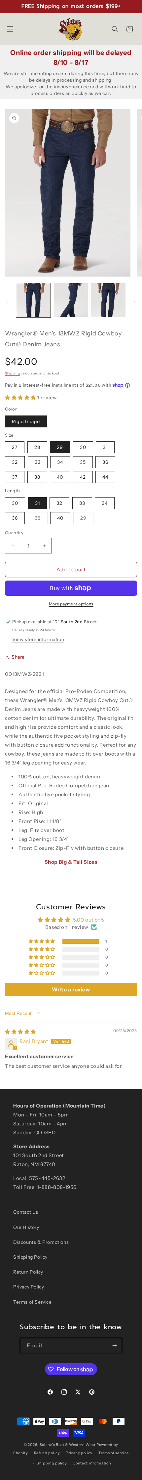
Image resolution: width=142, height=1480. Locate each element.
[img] (20, 1031)
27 (15, 447)
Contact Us (25, 1212)
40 (60, 477)
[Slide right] (134, 302)
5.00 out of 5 (88, 920)
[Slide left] (7, 302)
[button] (10, 29)
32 (15, 462)
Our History (26, 1227)
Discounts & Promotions (41, 1242)
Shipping (12, 373)
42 (83, 477)
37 (15, 477)
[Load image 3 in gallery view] (108, 300)
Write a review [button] (71, 989)
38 (37, 477)
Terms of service (113, 1453)
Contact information (92, 1463)
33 (38, 462)
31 (105, 447)
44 (105, 477)
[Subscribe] (114, 1345)
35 (83, 462)
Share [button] (18, 657)
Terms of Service (32, 1302)
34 (60, 462)
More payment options (71, 603)
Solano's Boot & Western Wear (68, 1444)
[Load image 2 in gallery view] (71, 300)
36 (105, 462)
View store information (38, 639)
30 (83, 447)
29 (60, 447)
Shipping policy (52, 1463)
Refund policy (47, 1453)
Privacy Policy (28, 1287)
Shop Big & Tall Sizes (71, 862)
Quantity (14, 532)
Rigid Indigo (26, 421)
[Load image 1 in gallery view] (33, 300)
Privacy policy (79, 1453)
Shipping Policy (30, 1257)
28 (37, 447)
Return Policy (28, 1272)
